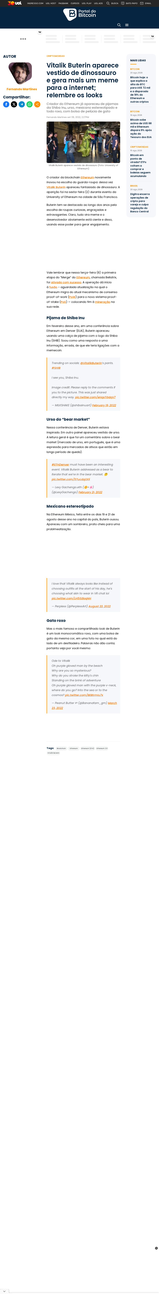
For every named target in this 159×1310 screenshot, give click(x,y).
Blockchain (61, 748)
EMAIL (148, 3)
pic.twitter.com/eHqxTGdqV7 (95, 397)
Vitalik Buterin (56, 187)
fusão (53, 287)
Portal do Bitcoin (79, 14)
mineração (102, 302)
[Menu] (126, 25)
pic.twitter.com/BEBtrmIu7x (84, 695)
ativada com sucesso (66, 282)
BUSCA (114, 3)
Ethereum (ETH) (87, 748)
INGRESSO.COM (35, 3)
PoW (72, 297)
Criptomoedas (56, 56)
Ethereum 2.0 (102, 748)
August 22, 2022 (100, 606)
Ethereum (87, 177)
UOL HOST (51, 3)
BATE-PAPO (131, 3)
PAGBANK (63, 3)
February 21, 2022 (90, 492)
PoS (63, 302)
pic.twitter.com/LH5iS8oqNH (71, 598)
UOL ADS (98, 3)
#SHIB (56, 368)
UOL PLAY (87, 3)
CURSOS (75, 3)
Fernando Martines (22, 89)
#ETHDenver (60, 464)
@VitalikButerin (91, 363)
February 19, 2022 (104, 405)
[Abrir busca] (119, 25)
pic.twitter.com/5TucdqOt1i (71, 479)
